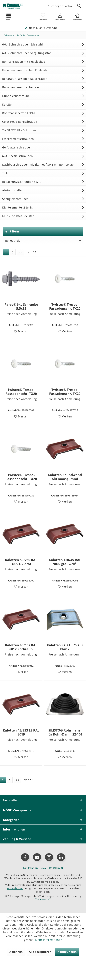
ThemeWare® (43, 899)
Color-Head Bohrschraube (19, 122)
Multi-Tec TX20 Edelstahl (18, 216)
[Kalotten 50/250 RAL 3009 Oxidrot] (21, 534)
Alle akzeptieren (40, 952)
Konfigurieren (67, 952)
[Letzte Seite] (20, 252)
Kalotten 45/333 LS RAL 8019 (21, 732)
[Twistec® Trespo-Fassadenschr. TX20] (65, 279)
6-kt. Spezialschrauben (17, 156)
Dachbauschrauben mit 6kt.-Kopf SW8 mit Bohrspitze (38, 164)
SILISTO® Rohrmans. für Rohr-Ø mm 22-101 (64, 732)
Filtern (14, 231)
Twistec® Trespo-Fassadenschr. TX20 (64, 306)
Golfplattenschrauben (17, 147)
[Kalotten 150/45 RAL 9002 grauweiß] (65, 534)
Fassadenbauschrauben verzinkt (24, 87)
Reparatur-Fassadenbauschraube (24, 79)
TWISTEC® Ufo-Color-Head (20, 130)
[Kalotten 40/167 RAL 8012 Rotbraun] (21, 619)
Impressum (56, 867)
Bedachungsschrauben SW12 (21, 182)
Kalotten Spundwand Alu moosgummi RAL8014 (65, 477)
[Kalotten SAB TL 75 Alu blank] (65, 619)
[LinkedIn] (61, 857)
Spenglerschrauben (15, 199)
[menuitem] (77, 17)
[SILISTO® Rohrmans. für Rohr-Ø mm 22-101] (65, 704)
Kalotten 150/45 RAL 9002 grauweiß (65, 562)
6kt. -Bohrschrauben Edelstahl (22, 44)
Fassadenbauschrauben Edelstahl (25, 70)
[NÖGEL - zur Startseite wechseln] (21, 6)
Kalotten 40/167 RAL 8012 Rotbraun (21, 647)
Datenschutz (30, 867)
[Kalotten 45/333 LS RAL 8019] (21, 704)
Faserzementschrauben (18, 139)
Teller (6, 173)
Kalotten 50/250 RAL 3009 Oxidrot (21, 562)
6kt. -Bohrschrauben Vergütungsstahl (27, 53)
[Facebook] (25, 857)
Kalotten (7, 104)
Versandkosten (15, 888)
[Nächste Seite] (13, 252)
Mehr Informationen (48, 940)
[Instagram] (49, 857)
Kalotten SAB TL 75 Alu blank (65, 647)
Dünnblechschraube (16, 96)
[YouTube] (37, 857)
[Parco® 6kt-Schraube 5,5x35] (21, 279)
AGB (43, 867)
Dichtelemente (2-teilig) (17, 207)
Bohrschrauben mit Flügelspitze (23, 61)
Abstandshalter (12, 190)
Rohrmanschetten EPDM (18, 113)
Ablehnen (16, 952)
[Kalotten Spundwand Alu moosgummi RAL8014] (65, 449)
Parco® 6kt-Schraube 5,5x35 (21, 306)
